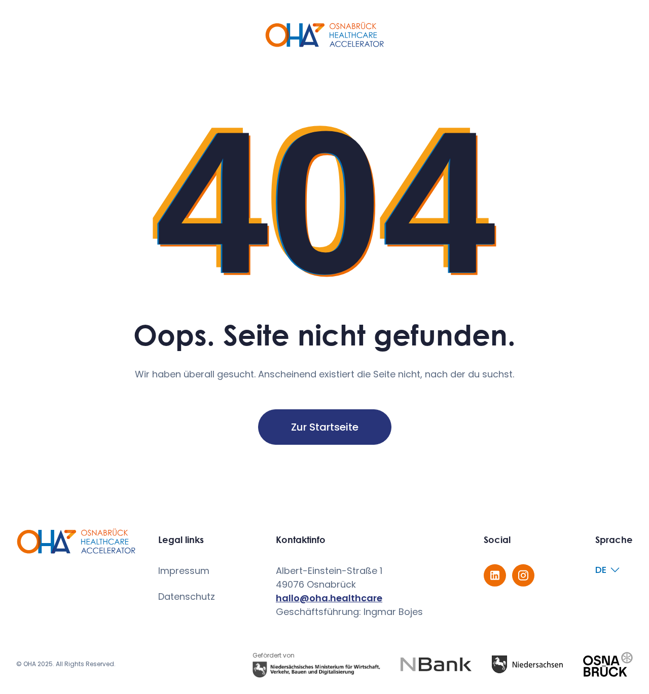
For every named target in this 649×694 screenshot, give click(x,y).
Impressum (183, 570)
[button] (610, 570)
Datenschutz (186, 596)
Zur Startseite (324, 427)
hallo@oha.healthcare (329, 598)
